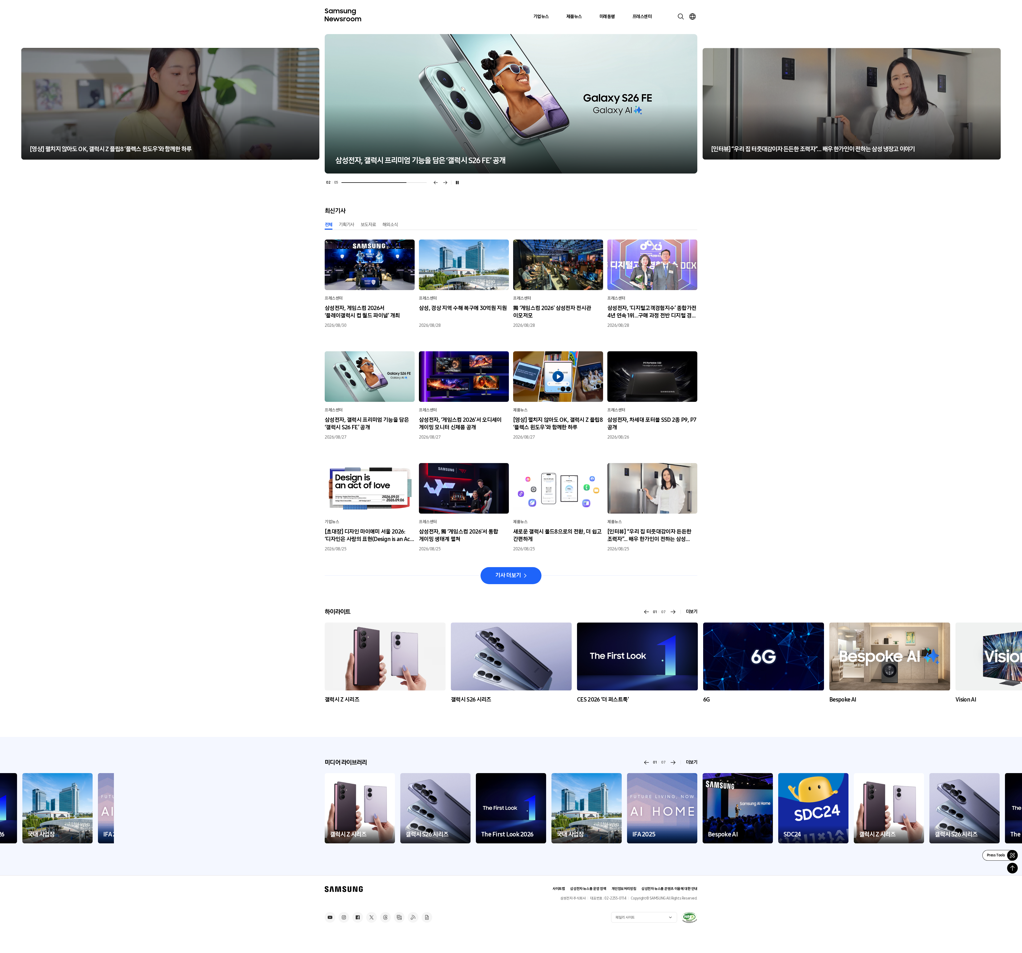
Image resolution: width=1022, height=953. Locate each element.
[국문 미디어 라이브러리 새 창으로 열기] (399, 917)
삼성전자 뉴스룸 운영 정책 (588, 888)
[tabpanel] (511, 104)
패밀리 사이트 (625, 917)
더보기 (691, 611)
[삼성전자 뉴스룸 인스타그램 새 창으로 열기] (344, 917)
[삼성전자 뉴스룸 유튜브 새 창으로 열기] (330, 917)
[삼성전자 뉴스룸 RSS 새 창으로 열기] (413, 917)
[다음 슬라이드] (445, 182)
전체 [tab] (328, 225)
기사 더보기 (508, 575)
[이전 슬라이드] (435, 182)
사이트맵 (559, 888)
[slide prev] (646, 612)
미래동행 (607, 16)
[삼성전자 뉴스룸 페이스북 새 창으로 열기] (357, 917)
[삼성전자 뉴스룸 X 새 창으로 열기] (371, 917)
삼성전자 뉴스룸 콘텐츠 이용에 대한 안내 (669, 888)
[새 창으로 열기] (689, 917)
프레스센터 (642, 16)
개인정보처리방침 (624, 888)
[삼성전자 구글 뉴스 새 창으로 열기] (427, 917)
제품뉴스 (574, 16)
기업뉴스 (541, 16)
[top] (1012, 868)
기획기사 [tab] (346, 225)
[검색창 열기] (681, 16)
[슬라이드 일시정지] (457, 182)
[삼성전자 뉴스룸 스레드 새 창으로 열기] (385, 917)
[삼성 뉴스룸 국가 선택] (692, 16)
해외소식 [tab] (390, 225)
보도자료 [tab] (368, 225)
